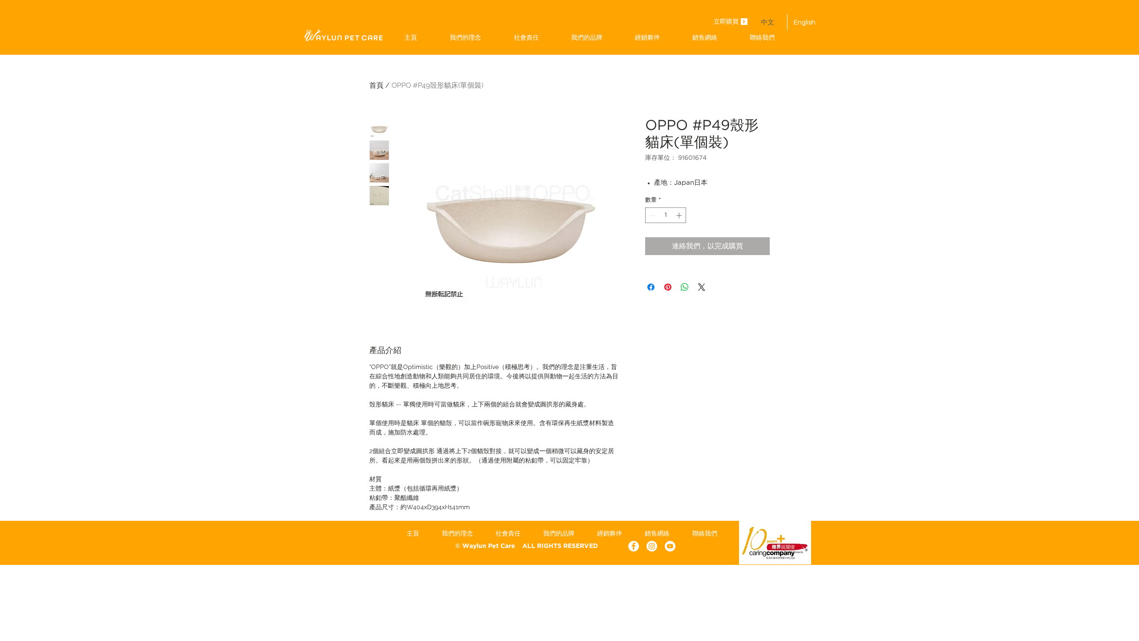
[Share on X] (701, 287)
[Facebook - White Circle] (633, 546)
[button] (586, 37)
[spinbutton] (666, 215)
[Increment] (680, 215)
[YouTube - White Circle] (670, 546)
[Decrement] (651, 215)
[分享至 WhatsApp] (684, 287)
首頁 (376, 85)
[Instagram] (651, 546)
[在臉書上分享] (651, 287)
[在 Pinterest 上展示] (667, 287)
